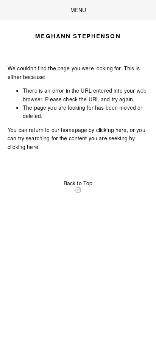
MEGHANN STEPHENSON (77, 36)
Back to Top (78, 183)
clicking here (111, 129)
